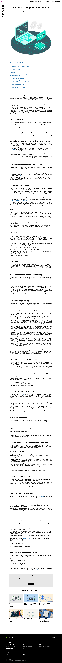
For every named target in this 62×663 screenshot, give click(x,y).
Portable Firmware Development (18, 84)
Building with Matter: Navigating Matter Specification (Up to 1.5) (45, 620)
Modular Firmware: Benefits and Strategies (19, 74)
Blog (43, 1)
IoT (37, 11)
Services (32, 1)
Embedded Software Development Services (20, 85)
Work (36, 1)
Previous (13, 627)
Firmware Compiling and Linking (18, 83)
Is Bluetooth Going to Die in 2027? (45, 604)
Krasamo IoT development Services (18, 87)
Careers (47, 1)
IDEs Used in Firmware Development (18, 77)
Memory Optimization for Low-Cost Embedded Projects (15, 605)
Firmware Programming (15, 75)
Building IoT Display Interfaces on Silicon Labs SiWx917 (15, 620)
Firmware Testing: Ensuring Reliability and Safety (21, 81)
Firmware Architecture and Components (19, 68)
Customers (52, 1)
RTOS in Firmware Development (18, 78)
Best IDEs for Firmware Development (30, 619)
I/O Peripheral (13, 71)
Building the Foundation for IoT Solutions (30, 604)
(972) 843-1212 (8, 656)
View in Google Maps (9, 648)
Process (40, 1)
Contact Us (57, 1)
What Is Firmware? (14, 65)
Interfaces (13, 72)
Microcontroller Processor (16, 69)
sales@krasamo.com (26, 656)
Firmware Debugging (16, 80)
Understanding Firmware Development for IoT (20, 66)
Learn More (31, 584)
